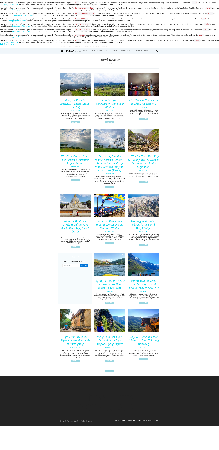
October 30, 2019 (109, 174)
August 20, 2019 (143, 170)
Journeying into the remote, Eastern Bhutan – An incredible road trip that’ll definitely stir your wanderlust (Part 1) (109, 163)
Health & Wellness (97, 51)
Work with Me (131, 420)
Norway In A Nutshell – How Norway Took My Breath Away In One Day (144, 284)
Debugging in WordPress (9, 4)
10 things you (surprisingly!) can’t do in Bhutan (110, 103)
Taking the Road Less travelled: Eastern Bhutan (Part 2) (75, 103)
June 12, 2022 (109, 110)
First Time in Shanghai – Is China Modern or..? (143, 102)
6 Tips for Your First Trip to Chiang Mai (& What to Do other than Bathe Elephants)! (143, 161)
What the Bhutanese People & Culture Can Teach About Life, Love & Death (75, 226)
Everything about (126, 51)
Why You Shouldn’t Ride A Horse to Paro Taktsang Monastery (144, 340)
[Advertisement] (51, 438)
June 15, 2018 (109, 291)
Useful (123, 420)
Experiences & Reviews (142, 51)
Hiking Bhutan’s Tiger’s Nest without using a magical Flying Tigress (109, 340)
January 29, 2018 (109, 347)
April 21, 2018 (143, 291)
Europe (115, 51)
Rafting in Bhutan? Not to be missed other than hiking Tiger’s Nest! (109, 284)
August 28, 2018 (143, 231)
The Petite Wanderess (73, 51)
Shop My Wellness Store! (145, 420)
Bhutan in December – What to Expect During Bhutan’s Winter (109, 224)
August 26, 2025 (75, 110)
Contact (156, 420)
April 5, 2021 (143, 107)
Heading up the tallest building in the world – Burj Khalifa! (144, 224)
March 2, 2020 (75, 167)
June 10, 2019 (75, 235)
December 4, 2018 (109, 231)
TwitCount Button (7, 44)
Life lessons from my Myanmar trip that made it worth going (75, 340)
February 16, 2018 (75, 347)
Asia (107, 51)
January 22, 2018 (144, 347)
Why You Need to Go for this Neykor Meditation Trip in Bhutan (75, 159)
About (117, 420)
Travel (85, 51)
